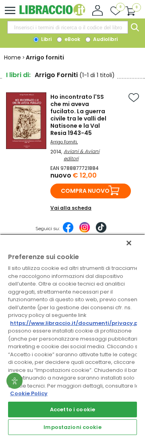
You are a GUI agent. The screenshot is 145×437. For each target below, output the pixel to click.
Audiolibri (105, 39)
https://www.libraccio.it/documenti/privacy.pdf (77, 323)
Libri (46, 39)
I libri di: (18, 75)
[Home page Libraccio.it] (52, 13)
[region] (72, 335)
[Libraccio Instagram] (84, 231)
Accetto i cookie (72, 409)
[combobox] (67, 27)
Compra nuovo (85, 191)
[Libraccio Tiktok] (101, 231)
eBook (71, 39)
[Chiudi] (128, 243)
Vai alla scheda (70, 207)
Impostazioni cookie (72, 427)
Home (12, 57)
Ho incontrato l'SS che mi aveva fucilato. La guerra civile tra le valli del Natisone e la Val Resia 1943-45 (78, 115)
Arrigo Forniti (63, 142)
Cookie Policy (29, 393)
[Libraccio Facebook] (68, 231)
